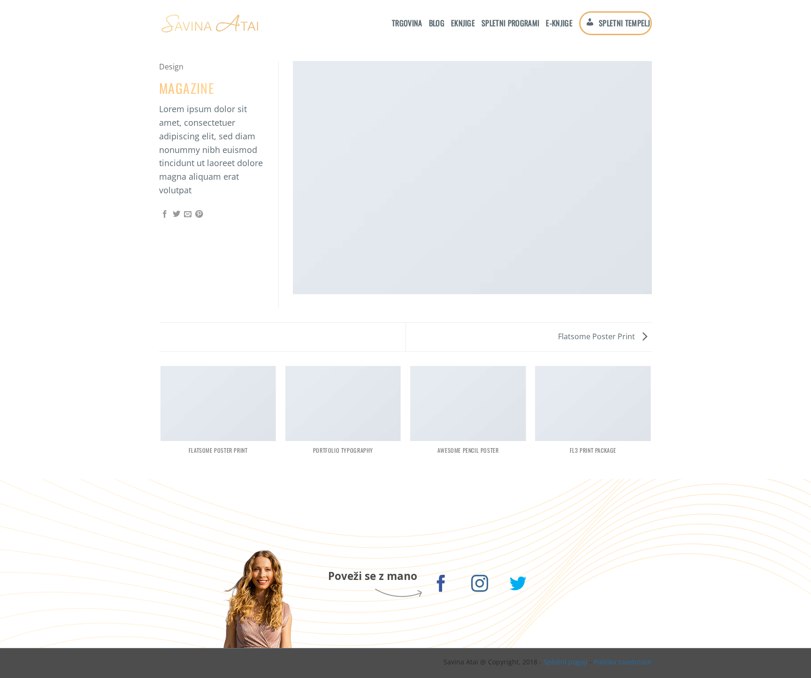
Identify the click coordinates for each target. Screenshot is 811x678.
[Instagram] (479, 585)
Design (171, 66)
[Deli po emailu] (187, 214)
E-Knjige (559, 23)
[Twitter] (518, 585)
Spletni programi (510, 23)
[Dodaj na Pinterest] (199, 214)
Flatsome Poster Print (597, 336)
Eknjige (463, 23)
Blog (436, 23)
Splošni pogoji (565, 661)
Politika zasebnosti (623, 661)
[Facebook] (441, 585)
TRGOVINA (407, 23)
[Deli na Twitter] (176, 214)
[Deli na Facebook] (164, 214)
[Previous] (161, 422)
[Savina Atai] (209, 23)
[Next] (650, 422)
